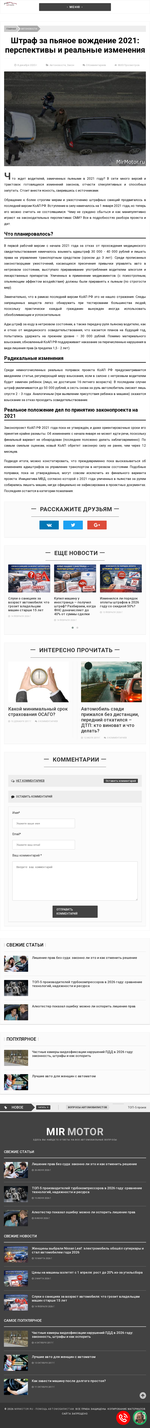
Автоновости (29, 29)
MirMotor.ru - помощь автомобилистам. (44, 1409)
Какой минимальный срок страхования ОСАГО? (38, 711)
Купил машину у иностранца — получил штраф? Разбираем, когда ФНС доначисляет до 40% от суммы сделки (75, 606)
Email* (16, 834)
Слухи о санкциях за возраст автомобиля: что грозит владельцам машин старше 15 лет (28, 604)
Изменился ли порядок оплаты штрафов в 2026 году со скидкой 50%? (119, 602)
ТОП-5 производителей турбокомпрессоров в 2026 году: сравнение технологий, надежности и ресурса (87, 984)
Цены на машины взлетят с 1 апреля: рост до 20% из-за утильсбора (87, 1272)
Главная (11, 29)
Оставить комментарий (121, 780)
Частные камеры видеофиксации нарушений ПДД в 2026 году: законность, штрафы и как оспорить (82, 1054)
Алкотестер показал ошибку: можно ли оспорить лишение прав (84, 1006)
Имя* (16, 813)
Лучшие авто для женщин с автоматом (64, 1076)
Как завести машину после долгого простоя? (69, 1381)
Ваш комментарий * (27, 855)
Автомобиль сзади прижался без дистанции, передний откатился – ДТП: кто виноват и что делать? (110, 720)
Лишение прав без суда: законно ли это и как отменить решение (84, 958)
